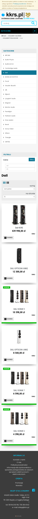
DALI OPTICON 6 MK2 (19, 349)
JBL (6, 90)
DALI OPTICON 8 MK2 (19, 268)
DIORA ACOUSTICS (11, 77)
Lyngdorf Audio (10, 99)
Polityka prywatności (19, 465)
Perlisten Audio (10, 116)
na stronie (30, 193)
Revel (7, 124)
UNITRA (7, 142)
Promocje (19, 483)
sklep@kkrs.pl (23, 507)
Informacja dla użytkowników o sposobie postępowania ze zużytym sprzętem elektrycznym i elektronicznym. (19, 470)
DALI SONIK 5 (19, 431)
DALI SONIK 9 (19, 309)
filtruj (32, 160)
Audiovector (9, 64)
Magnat (8, 103)
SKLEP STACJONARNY (19, 491)
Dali (6, 73)
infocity (19, 516)
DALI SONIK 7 (19, 390)
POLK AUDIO (9, 120)
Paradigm (8, 111)
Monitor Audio (10, 107)
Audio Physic (9, 60)
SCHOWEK (9, 237)
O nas (19, 462)
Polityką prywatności (19, 4)
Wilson (7, 133)
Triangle (8, 137)
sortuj (32, 185)
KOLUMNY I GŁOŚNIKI (14, 36)
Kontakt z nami (19, 460)
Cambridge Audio (11, 68)
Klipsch (7, 94)
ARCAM (7, 55)
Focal (7, 81)
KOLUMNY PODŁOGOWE (10, 38)
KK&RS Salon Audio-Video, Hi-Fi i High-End (16, 496)
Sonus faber (9, 129)
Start (4, 36)
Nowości (19, 485)
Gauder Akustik (10, 86)
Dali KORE (19, 228)
